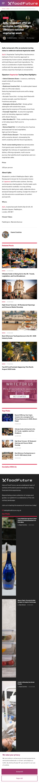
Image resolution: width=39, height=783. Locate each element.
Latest (7, 8)
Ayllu (3, 54)
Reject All (19, 778)
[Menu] (3, 3)
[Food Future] (23, 3)
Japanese (7, 181)
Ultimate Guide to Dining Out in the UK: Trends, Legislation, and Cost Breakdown (25, 431)
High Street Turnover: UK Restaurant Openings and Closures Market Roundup (25, 443)
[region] (19, 767)
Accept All (19, 771)
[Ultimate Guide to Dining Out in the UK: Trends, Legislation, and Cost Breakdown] (19, 258)
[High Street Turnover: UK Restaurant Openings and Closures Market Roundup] (19, 289)
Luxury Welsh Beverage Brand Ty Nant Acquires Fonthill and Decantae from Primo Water (27, 520)
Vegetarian (14, 75)
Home (3, 8)
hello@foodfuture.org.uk (12, 510)
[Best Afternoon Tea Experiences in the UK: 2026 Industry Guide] (19, 320)
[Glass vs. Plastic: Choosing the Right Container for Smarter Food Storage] (9, 638)
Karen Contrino (13, 38)
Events (6, 18)
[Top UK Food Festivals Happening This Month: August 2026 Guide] (19, 351)
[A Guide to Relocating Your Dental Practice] (9, 720)
